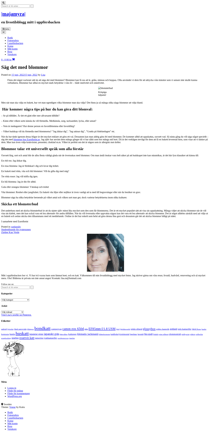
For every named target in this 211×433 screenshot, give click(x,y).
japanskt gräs (51, 334)
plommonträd (175, 334)
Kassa (10, 46)
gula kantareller (184, 329)
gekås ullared (136, 329)
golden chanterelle (162, 329)
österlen (72, 338)
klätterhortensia (104, 334)
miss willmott (164, 334)
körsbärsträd (124, 334)
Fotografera (13, 40)
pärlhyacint (185, 334)
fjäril (118, 329)
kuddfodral (115, 334)
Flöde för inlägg (15, 390)
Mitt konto (12, 48)
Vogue (12, 407)
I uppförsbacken (15, 43)
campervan (56, 329)
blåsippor (30, 329)
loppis (155, 334)
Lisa (43, 74)
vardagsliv (16, 226)
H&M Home (196, 329)
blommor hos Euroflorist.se (26, 139)
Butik (10, 37)
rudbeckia (199, 334)
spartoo (15, 338)
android (4, 329)
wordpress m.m (63, 338)
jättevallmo (64, 334)
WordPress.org (14, 396)
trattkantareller (50, 338)
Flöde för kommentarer (18, 393)
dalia (86, 329)
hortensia (5, 334)
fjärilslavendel (125, 329)
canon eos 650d (73, 329)
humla (12, 334)
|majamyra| (13, 14)
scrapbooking (6, 338)
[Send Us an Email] (2, 401)
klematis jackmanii (87, 334)
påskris (192, 334)
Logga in (11, 388)
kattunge (72, 334)
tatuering (39, 338)
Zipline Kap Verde (10, 232)
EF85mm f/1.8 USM (102, 329)
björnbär (10, 329)
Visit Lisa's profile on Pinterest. (16, 315)
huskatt (22, 333)
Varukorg (12, 54)
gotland (173, 329)
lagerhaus (133, 334)
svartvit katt (26, 337)
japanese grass (36, 334)
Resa (9, 51)
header (204, 329)
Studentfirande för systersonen (16, 229)
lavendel (141, 334)
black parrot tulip (20, 329)
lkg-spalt (148, 334)
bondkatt (42, 328)
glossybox (149, 328)
